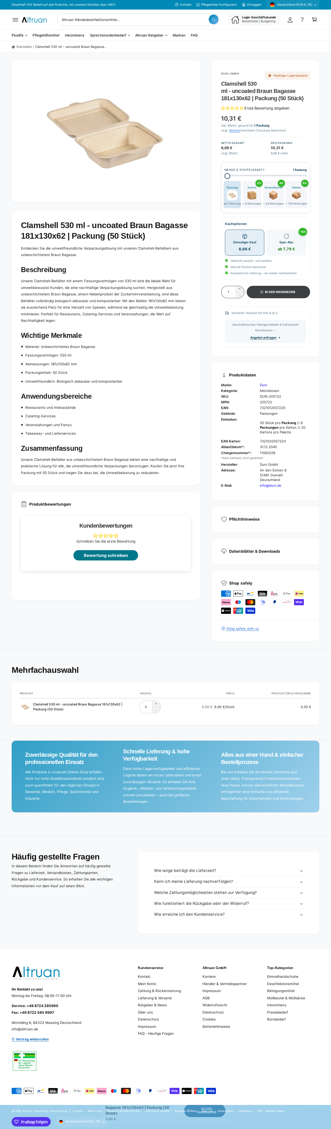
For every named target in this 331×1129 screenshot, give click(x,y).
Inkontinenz (276, 1005)
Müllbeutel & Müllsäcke (286, 998)
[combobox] (138, 19)
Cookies (209, 1019)
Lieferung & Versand (154, 998)
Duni (263, 385)
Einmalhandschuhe (282, 976)
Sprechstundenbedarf (108, 35)
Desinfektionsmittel (283, 984)
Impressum (147, 1026)
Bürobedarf (276, 1019)
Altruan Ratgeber (149, 35)
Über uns (145, 1012)
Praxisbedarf (277, 1012)
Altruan (27, 1110)
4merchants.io (58, 1110)
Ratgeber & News (152, 1005)
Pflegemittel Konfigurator (219, 4)
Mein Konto (147, 984)
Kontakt (185, 4)
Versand (234, 130)
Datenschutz (148, 1019)
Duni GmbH (230, 73)
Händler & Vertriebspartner (224, 984)
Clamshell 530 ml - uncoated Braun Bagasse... (71, 47)
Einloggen (254, 4)
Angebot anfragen (263, 337)
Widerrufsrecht (214, 1005)
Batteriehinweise (216, 1026)
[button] (15, 19)
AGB (206, 998)
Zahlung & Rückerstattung (159, 991)
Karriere (209, 976)
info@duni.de (270, 485)
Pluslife (18, 35)
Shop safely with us (242, 629)
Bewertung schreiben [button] (106, 555)
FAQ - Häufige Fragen (156, 1033)
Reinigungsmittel (281, 991)
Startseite (24, 47)
